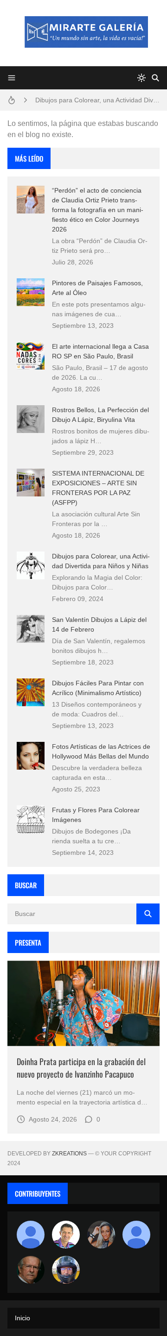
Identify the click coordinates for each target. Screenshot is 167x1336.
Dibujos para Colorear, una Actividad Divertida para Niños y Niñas (97, 100)
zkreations (69, 1153)
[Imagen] (83, 1003)
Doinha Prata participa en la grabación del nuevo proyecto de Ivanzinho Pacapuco (81, 1067)
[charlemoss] (31, 1270)
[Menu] (11, 78)
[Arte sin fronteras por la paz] (66, 1234)
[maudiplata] (66, 1270)
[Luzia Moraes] (101, 1234)
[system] (141, 78)
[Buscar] (155, 78)
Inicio (22, 1318)
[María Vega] (136, 1234)
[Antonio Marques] (31, 1234)
